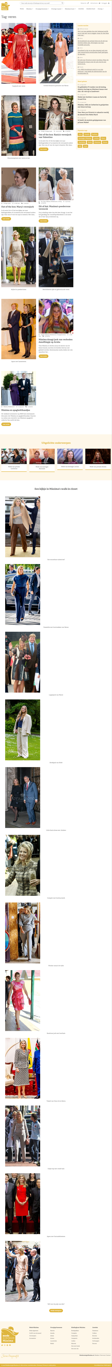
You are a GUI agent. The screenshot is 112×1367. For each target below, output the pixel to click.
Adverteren (94, 3)
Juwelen (81, 9)
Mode (90, 142)
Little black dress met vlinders (56, 830)
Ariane (52, 1338)
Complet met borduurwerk (56, 898)
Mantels (73, 1343)
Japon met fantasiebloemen (56, 1236)
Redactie (83, 3)
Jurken (73, 1341)
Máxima (29, 9)
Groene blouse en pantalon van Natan (55, 86)
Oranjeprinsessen (41, 9)
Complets (74, 1333)
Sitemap (39, 1365)
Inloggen (104, 3)
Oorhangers (95, 1341)
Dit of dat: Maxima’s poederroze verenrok (54, 207)
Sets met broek (75, 1346)
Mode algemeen (33, 1330)
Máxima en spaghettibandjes (15, 410)
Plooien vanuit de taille (56, 966)
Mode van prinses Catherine (14, 468)
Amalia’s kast (90, 9)
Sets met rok (74, 1348)
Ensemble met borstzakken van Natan (56, 627)
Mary (103, 138)
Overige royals (56, 9)
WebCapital (107, 1365)
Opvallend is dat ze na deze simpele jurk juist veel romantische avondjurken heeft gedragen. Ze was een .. (93, 52)
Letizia (96, 138)
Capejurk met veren (18, 86)
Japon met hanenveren (18, 361)
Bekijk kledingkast (56, 1310)
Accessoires (32, 1338)
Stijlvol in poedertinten (18, 289)
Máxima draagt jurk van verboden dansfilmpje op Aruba (56, 340)
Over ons (102, 1355)
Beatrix (52, 1330)
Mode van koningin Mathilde (42, 468)
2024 (80, 134)
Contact (108, 1355)
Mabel (52, 1343)
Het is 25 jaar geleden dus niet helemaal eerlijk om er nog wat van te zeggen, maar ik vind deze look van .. (93, 33)
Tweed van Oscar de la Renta (56, 1101)
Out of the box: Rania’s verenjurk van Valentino (55, 136)
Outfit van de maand (35, 1333)
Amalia (43, 334)
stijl (80, 146)
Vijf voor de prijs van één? (56, 1304)
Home (22, 9)
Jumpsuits (74, 1338)
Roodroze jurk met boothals (56, 1033)
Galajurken (74, 1336)
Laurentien (53, 1341)
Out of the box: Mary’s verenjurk (17, 206)
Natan (105, 142)
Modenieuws (54, 201)
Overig (100, 9)
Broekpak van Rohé (56, 763)
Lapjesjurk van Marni (56, 695)
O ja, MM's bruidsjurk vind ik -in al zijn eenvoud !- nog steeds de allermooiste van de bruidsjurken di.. (92, 71)
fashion (94, 134)
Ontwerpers (32, 1336)
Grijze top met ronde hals (56, 1169)
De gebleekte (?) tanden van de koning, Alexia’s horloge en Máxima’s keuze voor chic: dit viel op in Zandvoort (93, 89)
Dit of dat (43, 201)
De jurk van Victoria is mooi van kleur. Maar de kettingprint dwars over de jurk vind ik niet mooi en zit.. (93, 62)
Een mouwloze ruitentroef (56, 560)
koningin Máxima (85, 138)
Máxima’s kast (69, 9)
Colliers (94, 1333)
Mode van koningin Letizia (70, 467)
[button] (62, 3)
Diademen (95, 1330)
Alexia (52, 1336)
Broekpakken (75, 1330)
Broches (94, 1336)
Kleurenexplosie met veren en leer (19, 158)
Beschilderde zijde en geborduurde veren (56, 289)
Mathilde (82, 142)
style (85, 146)
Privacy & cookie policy (49, 1365)
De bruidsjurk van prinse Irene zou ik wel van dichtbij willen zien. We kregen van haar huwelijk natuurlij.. (93, 43)
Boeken (97, 1355)
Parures (94, 1343)
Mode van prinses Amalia (98, 467)
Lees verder (43, 149)
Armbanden (95, 1338)
